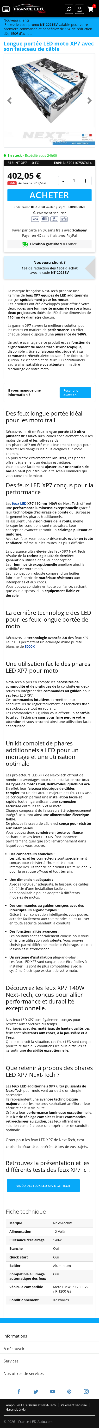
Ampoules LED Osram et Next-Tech (31, 1405)
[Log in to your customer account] (79, 9)
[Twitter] (35, 1392)
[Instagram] (83, 1392)
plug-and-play (64, 957)
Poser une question (70, 392)
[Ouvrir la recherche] (69, 9)
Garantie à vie (15, 1409)
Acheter (49, 195)
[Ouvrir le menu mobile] (6, 9)
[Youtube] (52, 1392)
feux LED (19, 503)
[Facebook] (19, 1392)
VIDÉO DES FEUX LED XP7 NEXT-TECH (43, 1185)
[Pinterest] (69, 1392)
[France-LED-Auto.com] (29, 9)
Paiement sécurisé (74, 1405)
